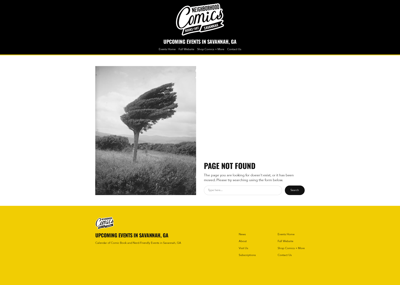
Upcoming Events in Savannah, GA (200, 41)
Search (294, 190)
